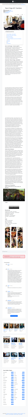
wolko (8, 285)
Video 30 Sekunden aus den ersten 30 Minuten (14, 38)
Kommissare (7, 3)
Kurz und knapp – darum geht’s (11, 34)
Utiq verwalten (20, 414)
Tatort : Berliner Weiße (21, 358)
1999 (10, 10)
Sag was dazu (5, 251)
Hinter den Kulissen (9, 36)
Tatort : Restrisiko (6, 343)
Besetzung (8, 41)
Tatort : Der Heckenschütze (13, 343)
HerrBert (9, 291)
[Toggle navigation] (15, 1)
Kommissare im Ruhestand (11, 3)
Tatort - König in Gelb (11, 329)
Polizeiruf (7, 414)
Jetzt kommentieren (14, 315)
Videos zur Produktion (10, 37)
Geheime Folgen (16, 414)
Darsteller (22, 413)
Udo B (8, 264)
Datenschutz (12, 413)
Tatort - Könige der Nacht (16, 329)
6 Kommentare (7, 12)
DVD (24, 413)
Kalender (19, 413)
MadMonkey (9, 300)
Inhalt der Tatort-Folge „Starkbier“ (11, 35)
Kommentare (9, 43)
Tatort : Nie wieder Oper (20, 344)
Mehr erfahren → (23, 4)
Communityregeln (11, 414)
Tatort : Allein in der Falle (13, 358)
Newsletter (15, 413)
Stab (7, 42)
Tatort (5, 3)
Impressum (8, 413)
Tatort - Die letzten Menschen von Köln (6, 330)
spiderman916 (10, 307)
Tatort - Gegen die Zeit (22, 329)
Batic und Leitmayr (16, 3)
